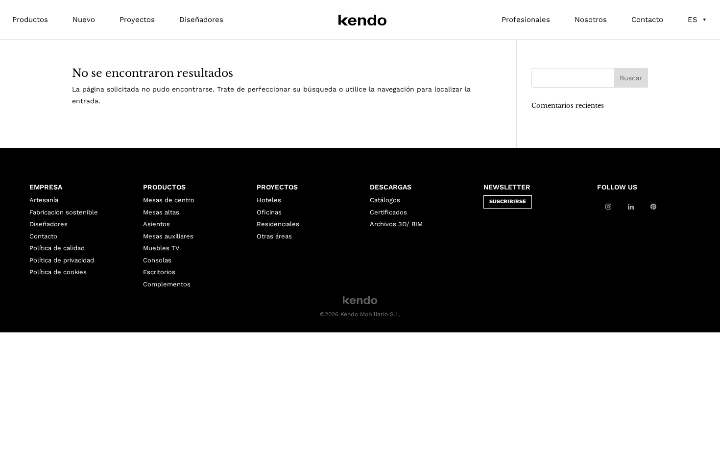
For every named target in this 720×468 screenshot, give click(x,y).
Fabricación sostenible (63, 212)
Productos (30, 19)
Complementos (167, 284)
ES (692, 19)
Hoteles (269, 200)
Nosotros (591, 19)
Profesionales (526, 19)
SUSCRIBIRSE (507, 201)
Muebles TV (161, 248)
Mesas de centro (168, 200)
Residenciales (278, 224)
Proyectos (137, 19)
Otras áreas (274, 236)
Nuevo (83, 19)
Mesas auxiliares (168, 236)
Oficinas (269, 212)
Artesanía (43, 200)
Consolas (157, 260)
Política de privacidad (61, 260)
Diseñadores (201, 19)
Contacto (647, 19)
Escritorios (159, 272)
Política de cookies (58, 272)
